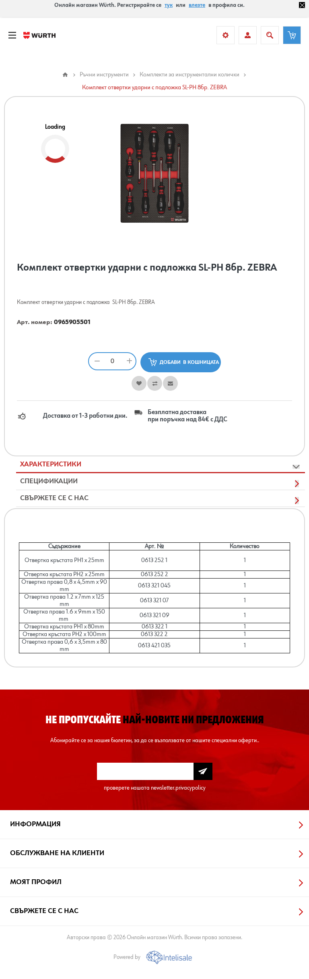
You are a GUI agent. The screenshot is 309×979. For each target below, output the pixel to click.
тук (169, 5)
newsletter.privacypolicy (178, 788)
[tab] (160, 464)
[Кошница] (292, 35)
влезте (197, 5)
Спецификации (49, 481)
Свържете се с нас (54, 498)
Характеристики (50, 464)
